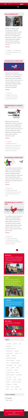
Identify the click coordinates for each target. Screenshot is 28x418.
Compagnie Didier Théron (11, 348)
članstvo (16, 389)
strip (12, 386)
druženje (14, 52)
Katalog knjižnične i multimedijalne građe (12, 322)
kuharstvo (7, 243)
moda (15, 377)
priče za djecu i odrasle (12, 150)
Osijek (21, 1)
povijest (14, 379)
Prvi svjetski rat (8, 384)
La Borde (15, 370)
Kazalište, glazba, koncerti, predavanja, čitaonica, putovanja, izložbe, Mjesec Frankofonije (13, 303)
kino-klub (16, 241)
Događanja (16, 50)
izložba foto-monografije (15, 362)
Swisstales (17, 386)
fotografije (17, 240)
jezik (10, 98)
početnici (19, 379)
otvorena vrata (8, 379)
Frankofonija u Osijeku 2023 (13, 61)
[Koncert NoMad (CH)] (14, 21)
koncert (6, 54)
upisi (12, 389)
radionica (8, 386)
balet (20, 343)
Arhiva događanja (8, 398)
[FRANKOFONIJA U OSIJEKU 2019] (14, 210)
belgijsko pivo (8, 346)
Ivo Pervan (18, 360)
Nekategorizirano (8, 145)
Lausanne (17, 372)
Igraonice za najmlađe (10, 360)
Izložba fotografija (9, 365)
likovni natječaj (11, 243)
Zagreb (10, 1)
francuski (12, 95)
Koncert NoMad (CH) (11, 14)
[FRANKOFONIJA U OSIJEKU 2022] (14, 114)
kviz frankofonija (9, 370)
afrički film (15, 343)
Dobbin (18, 414)
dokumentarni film (16, 147)
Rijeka (17, 1)
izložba (12, 193)
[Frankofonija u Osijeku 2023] (14, 67)
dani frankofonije (10, 52)
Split (14, 1)
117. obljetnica (8, 343)
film (9, 148)
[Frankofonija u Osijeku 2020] (14, 162)
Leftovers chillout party (10, 374)
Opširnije (7, 46)
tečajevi (7, 389)
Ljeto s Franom (8, 377)
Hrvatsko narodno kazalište (11, 358)
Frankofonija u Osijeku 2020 (13, 157)
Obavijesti (16, 145)
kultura (9, 54)
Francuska (19, 52)
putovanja (15, 384)
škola (21, 389)
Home (7, 1)
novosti (13, 145)
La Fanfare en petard (10, 372)
